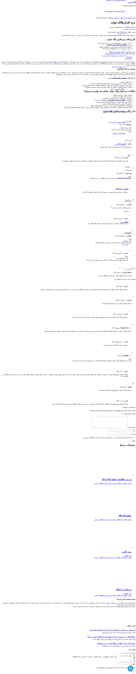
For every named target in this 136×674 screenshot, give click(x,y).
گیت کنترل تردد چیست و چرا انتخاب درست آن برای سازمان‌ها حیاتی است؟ (112, 630)
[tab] (66, 57)
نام (133, 430)
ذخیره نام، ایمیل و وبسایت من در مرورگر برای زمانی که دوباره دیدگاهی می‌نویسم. (108, 437)
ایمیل (133, 434)
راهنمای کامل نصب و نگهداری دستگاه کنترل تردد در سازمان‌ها (116, 643)
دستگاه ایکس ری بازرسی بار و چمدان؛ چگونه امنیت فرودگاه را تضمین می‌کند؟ (111, 637)
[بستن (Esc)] (134, 671)
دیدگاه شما (131, 427)
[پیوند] (83, 21)
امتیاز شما (132, 414)
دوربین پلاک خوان (55, 62)
